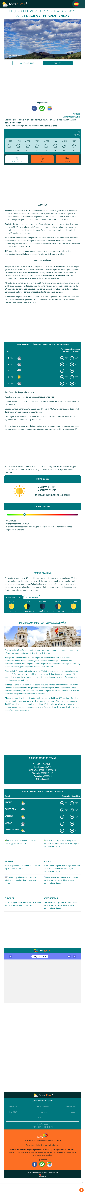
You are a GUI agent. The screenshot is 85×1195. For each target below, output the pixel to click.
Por (76, 113)
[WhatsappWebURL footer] (42, 1164)
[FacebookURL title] (34, 108)
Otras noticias (42, 1117)
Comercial (37, 1127)
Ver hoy (57, 63)
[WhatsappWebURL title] (42, 108)
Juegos (73, 1112)
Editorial (48, 1127)
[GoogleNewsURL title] (50, 108)
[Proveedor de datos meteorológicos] (42, 1175)
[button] (82, 4)
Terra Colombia (43, 1106)
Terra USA (13, 1112)
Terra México (71, 1106)
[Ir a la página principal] (14, 4)
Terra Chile (13, 1106)
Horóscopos (42, 1112)
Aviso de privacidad (43, 1145)
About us (55, 1145)
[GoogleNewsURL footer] (49, 1164)
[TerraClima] (76, 4)
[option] (16, 159)
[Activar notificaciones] (81, 1190)
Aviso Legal (30, 1145)
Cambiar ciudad (27, 63)
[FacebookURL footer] (34, 1164)
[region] (42, 83)
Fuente (71, 116)
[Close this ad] (83, 1182)
